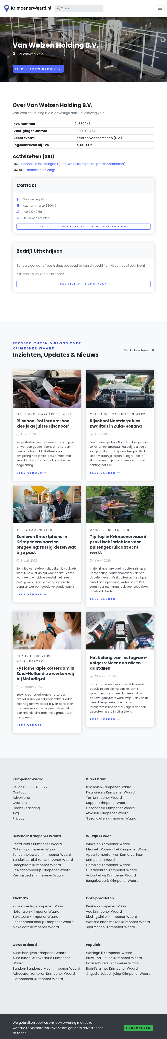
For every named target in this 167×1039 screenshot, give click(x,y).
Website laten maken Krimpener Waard (118, 922)
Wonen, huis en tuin (109, 530)
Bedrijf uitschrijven (83, 283)
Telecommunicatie (34, 530)
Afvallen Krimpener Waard (107, 813)
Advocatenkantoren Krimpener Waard (44, 973)
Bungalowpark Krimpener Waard (112, 880)
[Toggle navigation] (160, 8)
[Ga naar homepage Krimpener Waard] (26, 8)
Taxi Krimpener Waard (104, 797)
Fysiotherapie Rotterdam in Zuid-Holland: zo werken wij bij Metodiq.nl (45, 673)
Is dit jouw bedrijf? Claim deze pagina (83, 226)
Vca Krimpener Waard (104, 911)
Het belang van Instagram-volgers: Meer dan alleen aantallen (118, 663)
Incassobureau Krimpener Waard (112, 963)
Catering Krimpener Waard (34, 849)
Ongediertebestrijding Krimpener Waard (118, 973)
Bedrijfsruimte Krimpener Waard (112, 968)
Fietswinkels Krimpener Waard (110, 792)
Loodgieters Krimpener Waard (37, 865)
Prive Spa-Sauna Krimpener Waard (114, 958)
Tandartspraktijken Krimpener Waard (43, 859)
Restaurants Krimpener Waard (37, 844)
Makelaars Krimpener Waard (36, 927)
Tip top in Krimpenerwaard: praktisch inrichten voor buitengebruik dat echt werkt (118, 544)
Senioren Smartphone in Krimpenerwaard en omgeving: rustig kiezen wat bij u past (46, 544)
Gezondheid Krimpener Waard (110, 808)
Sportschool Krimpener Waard (110, 927)
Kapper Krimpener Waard (106, 802)
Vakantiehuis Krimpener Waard (111, 875)
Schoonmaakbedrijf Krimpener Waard (43, 922)
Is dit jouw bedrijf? (38, 68)
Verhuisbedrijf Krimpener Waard (38, 875)
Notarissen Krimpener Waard (36, 911)
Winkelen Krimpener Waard (108, 844)
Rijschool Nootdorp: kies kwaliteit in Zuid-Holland (116, 423)
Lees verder (29, 473)
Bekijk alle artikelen (137, 350)
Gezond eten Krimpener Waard (111, 818)
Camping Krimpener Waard (108, 865)
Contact (19, 792)
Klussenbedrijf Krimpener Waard (38, 906)
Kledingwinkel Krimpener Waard (111, 916)
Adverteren (22, 797)
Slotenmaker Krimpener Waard (38, 979)
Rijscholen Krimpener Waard (108, 787)
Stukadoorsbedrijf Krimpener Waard (41, 870)
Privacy (18, 818)
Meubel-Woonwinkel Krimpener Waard (117, 849)
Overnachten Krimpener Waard (111, 870)
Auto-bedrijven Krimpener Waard (39, 953)
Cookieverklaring (26, 808)
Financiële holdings (40, 170)
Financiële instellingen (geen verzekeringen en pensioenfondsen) (73, 164)
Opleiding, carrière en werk (44, 414)
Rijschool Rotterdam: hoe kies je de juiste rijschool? (42, 423)
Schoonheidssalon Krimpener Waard (42, 854)
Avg (16, 813)
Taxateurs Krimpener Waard (35, 916)
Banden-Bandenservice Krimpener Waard (46, 968)
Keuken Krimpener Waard (106, 906)
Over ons (20, 802)
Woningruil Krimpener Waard (109, 953)
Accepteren (138, 1028)
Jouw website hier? (36, 218)
